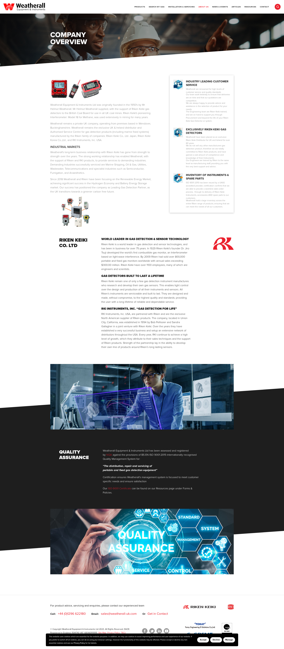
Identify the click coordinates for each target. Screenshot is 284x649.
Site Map (102, 632)
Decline (216, 640)
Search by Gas (156, 7)
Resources (250, 7)
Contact (264, 7)
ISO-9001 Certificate (119, 488)
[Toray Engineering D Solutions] (200, 625)
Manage (229, 640)
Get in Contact (157, 614)
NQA (109, 454)
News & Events (220, 7)
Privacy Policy (79, 643)
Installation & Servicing (181, 7)
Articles (236, 7)
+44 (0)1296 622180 (72, 614)
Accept (203, 640)
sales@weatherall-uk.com (119, 614)
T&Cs (123, 632)
